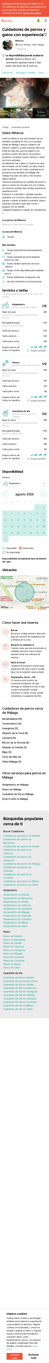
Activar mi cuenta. (32, 13)
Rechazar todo (33, 1356)
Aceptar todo (14, 1356)
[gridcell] (37, 507)
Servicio (6, 477)
